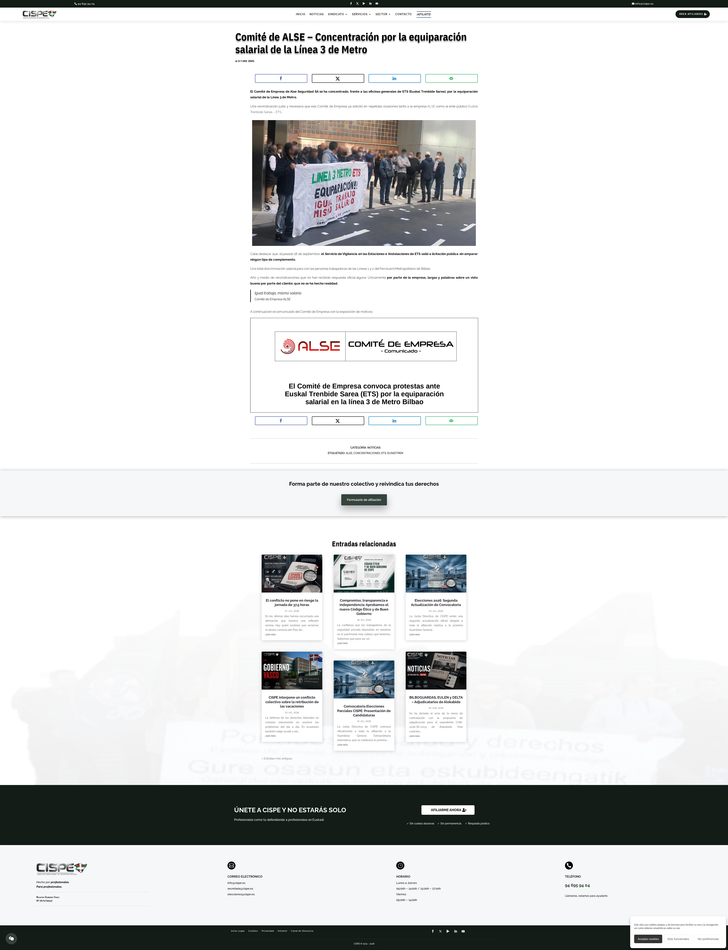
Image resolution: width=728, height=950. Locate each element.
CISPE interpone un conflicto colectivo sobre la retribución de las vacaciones (292, 701)
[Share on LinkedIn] (395, 78)
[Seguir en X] (357, 3)
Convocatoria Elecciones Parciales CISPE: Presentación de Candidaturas (364, 710)
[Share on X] (338, 78)
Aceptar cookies (648, 939)
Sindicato (336, 14)
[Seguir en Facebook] (351, 3)
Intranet (282, 931)
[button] (11, 938)
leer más (270, 634)
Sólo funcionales (678, 939)
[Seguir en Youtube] (376, 3)
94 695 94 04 (86, 3)
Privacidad (268, 931)
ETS (383, 453)
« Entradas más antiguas (277, 758)
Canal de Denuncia (302, 931)
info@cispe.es (644, 3)
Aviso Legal (238, 931)
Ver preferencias (708, 939)
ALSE (431, 106)
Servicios (360, 14)
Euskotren (395, 453)
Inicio (300, 14)
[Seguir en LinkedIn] (370, 3)
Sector (381, 14)
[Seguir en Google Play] (364, 3)
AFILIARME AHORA (446, 810)
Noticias (317, 14)
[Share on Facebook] (281, 78)
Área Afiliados (691, 14)
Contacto (403, 14)
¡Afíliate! (424, 14)
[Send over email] (451, 78)
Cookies (253, 931)
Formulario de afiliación (364, 500)
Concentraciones (366, 453)
